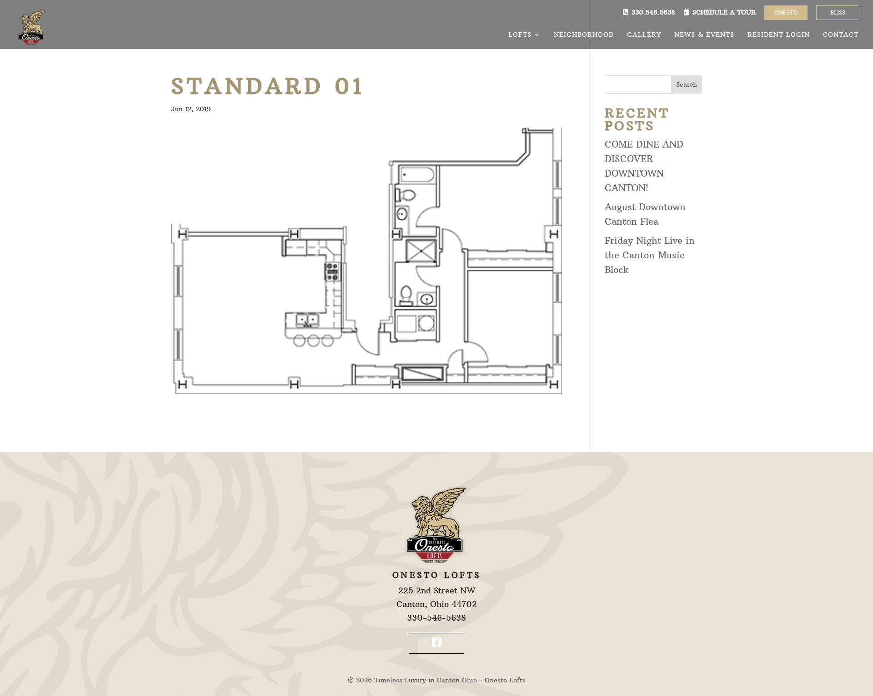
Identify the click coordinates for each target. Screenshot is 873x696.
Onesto (786, 12)
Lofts (520, 35)
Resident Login (779, 35)
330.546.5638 (653, 12)
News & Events (704, 35)
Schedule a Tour (724, 12)
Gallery (644, 35)
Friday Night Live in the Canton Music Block (650, 255)
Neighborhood (584, 35)
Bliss (837, 12)
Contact (840, 35)
